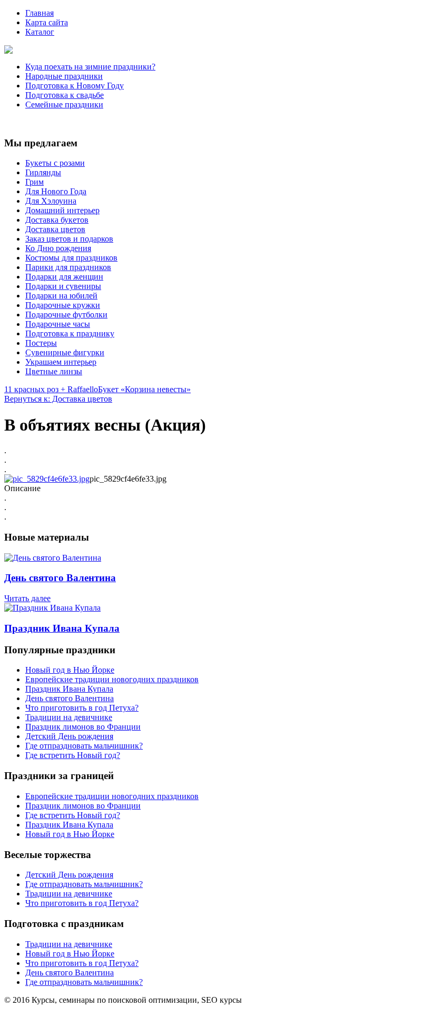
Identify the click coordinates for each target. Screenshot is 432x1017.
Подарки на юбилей (61, 295)
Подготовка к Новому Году (74, 85)
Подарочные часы (57, 324)
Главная (39, 12)
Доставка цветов (55, 229)
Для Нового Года (55, 191)
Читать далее (27, 598)
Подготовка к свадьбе (64, 95)
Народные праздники (64, 76)
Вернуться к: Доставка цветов (58, 398)
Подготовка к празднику (69, 333)
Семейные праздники (64, 104)
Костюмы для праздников (71, 257)
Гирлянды (43, 172)
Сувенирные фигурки (64, 352)
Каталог (39, 31)
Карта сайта (46, 22)
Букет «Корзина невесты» (144, 389)
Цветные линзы (53, 371)
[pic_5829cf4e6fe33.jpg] (47, 478)
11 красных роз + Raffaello (51, 389)
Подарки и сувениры (63, 286)
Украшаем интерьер (60, 361)
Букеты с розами (55, 162)
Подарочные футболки (66, 314)
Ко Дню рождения (58, 248)
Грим (34, 181)
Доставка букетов (57, 219)
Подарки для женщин (64, 276)
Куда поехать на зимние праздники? (90, 66)
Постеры (41, 342)
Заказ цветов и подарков (69, 238)
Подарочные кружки (62, 305)
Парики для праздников (68, 267)
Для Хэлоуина (50, 200)
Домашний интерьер (62, 210)
